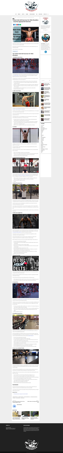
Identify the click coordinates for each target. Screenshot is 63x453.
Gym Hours (42, 140)
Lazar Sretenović (43, 43)
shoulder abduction (30, 335)
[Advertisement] (45, 67)
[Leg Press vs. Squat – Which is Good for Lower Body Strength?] (42, 84)
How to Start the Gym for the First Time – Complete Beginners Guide (19, 402)
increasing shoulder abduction (17, 232)
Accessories (42, 125)
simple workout (16, 75)
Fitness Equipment (43, 137)
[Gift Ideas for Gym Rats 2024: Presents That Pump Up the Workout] (42, 119)
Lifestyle (42, 142)
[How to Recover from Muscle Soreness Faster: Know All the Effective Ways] (42, 96)
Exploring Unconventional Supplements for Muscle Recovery (47, 108)
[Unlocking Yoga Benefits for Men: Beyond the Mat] (42, 115)
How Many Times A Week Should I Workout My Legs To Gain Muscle (34, 418)
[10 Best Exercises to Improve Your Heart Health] (42, 100)
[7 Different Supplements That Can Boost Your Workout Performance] (42, 111)
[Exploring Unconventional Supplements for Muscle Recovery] (42, 108)
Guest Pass (42, 139)
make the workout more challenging (24, 175)
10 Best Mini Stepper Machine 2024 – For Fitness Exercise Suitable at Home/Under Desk (16, 418)
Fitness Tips (42, 138)
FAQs (41, 136)
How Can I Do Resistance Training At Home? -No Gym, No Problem (25, 418)
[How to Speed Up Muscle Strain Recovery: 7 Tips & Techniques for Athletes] (42, 104)
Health (42, 141)
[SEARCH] (49, 80)
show (16, 51)
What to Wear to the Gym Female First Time (33, 402)
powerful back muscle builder (22, 299)
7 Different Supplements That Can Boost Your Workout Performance (47, 112)
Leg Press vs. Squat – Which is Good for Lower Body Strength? (47, 84)
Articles (42, 126)
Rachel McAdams (19, 404)
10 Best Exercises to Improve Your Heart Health (46, 100)
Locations (42, 143)
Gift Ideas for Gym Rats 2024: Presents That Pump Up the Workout (47, 119)
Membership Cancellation (44, 144)
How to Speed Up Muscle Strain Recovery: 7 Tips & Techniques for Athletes (47, 104)
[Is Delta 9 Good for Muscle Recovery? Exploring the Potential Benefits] (42, 92)
